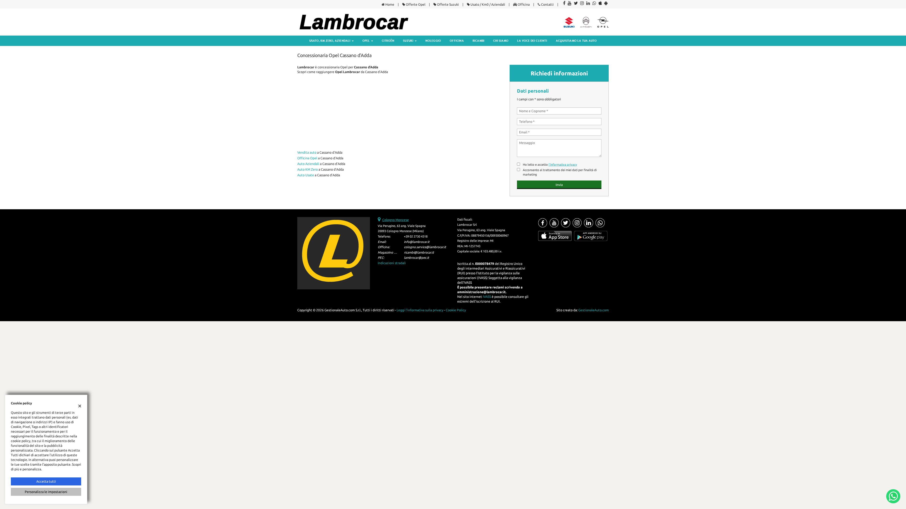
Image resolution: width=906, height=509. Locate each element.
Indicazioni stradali (392, 263)
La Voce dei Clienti (532, 41)
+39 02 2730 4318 (416, 236)
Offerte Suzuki (447, 4)
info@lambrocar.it (416, 242)
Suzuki (408, 41)
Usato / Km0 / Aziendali (487, 4)
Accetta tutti (46, 481)
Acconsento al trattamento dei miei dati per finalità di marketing (560, 172)
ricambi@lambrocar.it (419, 252)
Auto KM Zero (307, 169)
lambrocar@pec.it (416, 257)
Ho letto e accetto (550, 164)
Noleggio (433, 41)
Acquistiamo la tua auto (576, 41)
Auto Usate (305, 175)
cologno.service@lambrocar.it (425, 247)
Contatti (547, 4)
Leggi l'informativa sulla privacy (420, 310)
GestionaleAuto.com (593, 310)
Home (389, 4)
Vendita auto (306, 152)
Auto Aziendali (308, 164)
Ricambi (478, 41)
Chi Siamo (500, 41)
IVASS (487, 297)
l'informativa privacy (563, 164)
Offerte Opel (415, 4)
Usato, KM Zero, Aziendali (330, 41)
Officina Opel (307, 158)
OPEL (366, 41)
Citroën (388, 41)
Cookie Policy (456, 310)
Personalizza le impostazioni (46, 492)
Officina (523, 4)
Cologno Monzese (395, 220)
